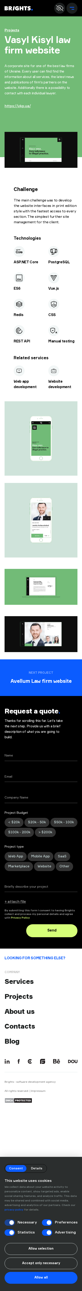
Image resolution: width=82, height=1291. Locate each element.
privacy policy (14, 1209)
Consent (16, 1168)
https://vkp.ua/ (18, 106)
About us (19, 1011)
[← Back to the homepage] (19, 8)
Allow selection (41, 1248)
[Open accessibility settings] (59, 8)
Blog (12, 1041)
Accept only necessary (41, 1263)
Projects (12, 30)
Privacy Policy (20, 918)
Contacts (20, 1026)
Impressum (38, 1091)
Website (44, 866)
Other (64, 866)
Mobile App (40, 856)
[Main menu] (72, 8)
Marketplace (18, 866)
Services (19, 981)
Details (36, 1168)
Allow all (41, 1277)
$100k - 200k (19, 832)
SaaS (62, 856)
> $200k (45, 832)
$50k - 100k (64, 822)
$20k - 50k (37, 822)
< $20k (14, 822)
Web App (15, 856)
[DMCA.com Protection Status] (18, 1100)
